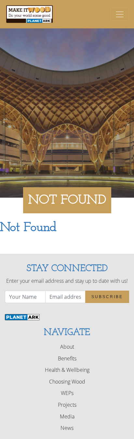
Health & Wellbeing (67, 369)
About (67, 346)
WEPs (67, 393)
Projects (67, 404)
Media (67, 416)
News (67, 427)
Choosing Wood (67, 381)
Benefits (67, 358)
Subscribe (107, 297)
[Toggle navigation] (120, 14)
